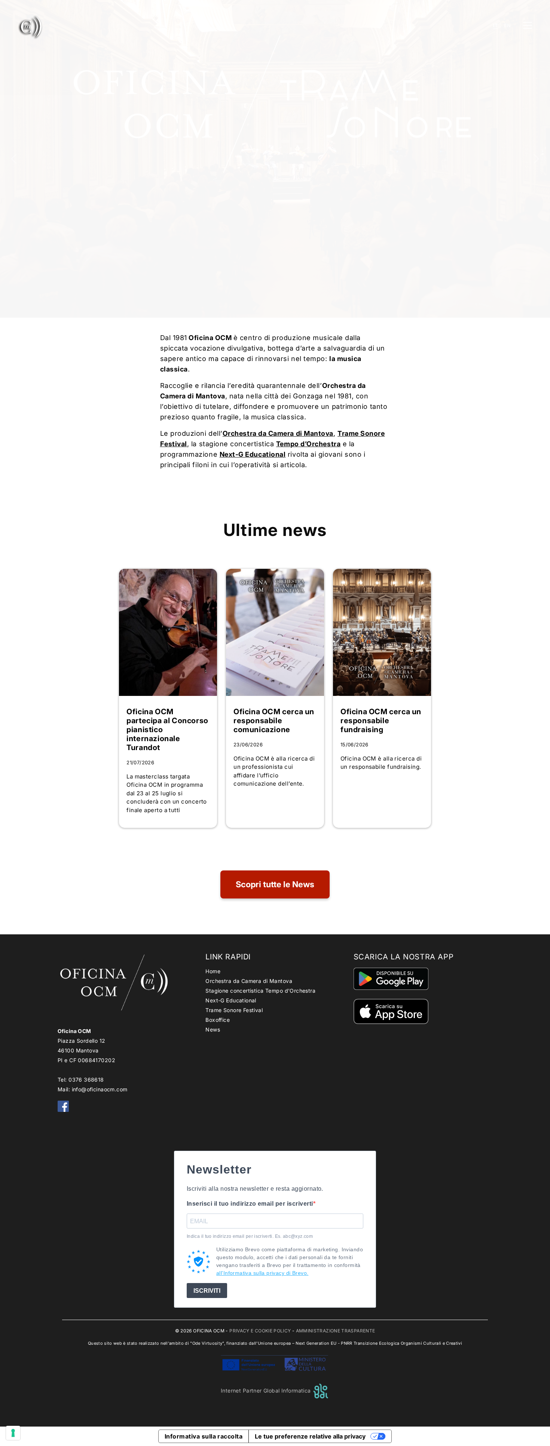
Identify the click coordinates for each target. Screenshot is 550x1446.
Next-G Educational (253, 454)
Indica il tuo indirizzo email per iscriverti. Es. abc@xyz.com (250, 1236)
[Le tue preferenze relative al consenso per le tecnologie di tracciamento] (13, 1433)
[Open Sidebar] (527, 25)
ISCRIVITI (206, 1291)
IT (495, 25)
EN (507, 25)
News (212, 1029)
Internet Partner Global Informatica (266, 1390)
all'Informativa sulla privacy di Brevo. (262, 1273)
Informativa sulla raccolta (203, 1436)
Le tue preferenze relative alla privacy (310, 1436)
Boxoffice (217, 1020)
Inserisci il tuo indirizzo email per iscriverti (250, 1203)
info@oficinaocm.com (100, 1089)
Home (212, 971)
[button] (14, 159)
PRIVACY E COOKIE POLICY (260, 1331)
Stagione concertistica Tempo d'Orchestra (260, 990)
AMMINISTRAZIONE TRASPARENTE (335, 1331)
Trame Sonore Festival (234, 1010)
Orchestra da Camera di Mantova (248, 981)
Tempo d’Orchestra (308, 444)
